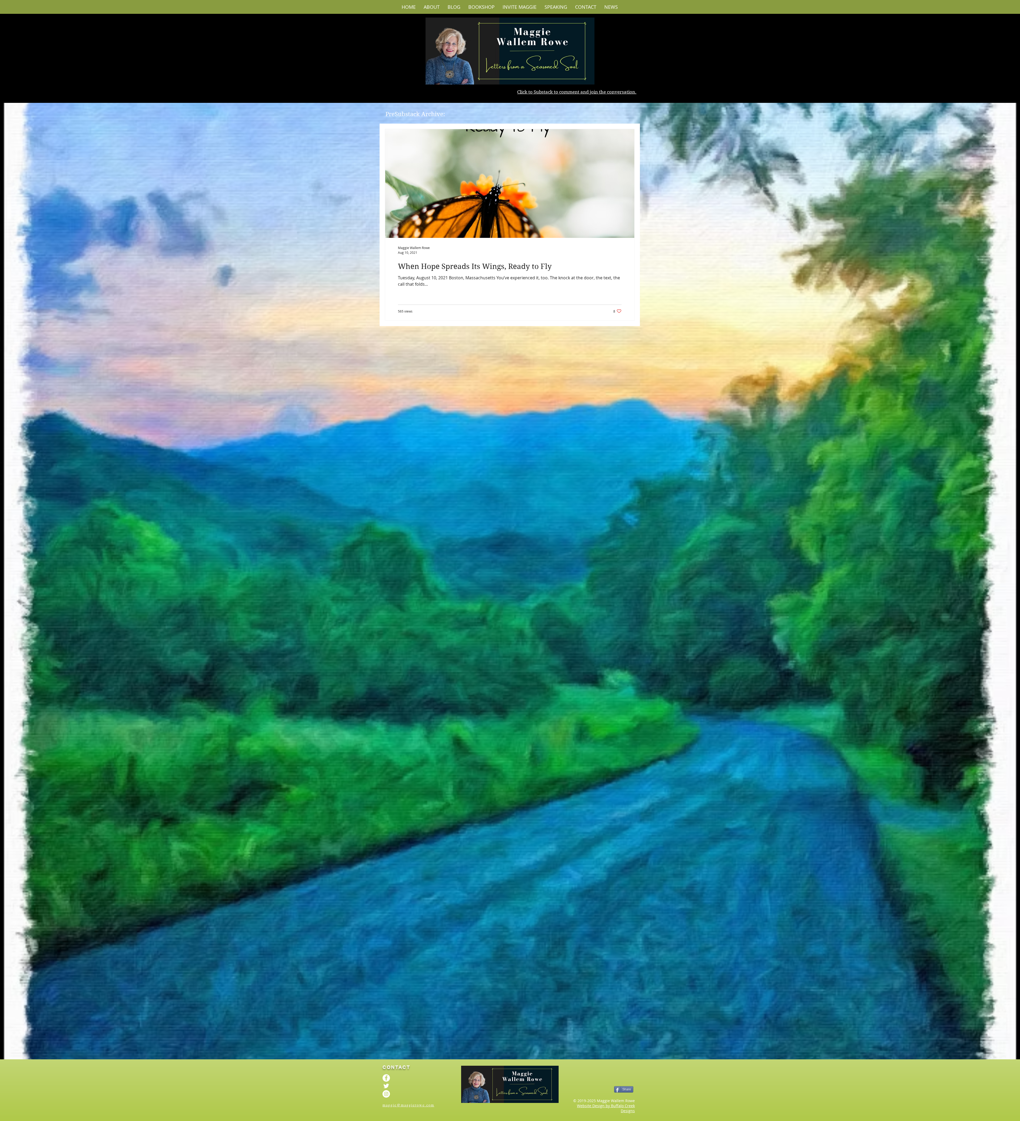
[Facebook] (386, 1078)
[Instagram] (386, 1094)
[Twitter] (386, 1086)
